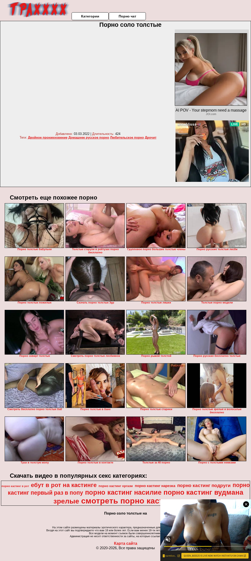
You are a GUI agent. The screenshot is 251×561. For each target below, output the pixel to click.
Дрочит (150, 137)
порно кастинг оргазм (116, 486)
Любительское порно (127, 137)
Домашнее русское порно (88, 137)
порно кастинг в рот (15, 486)
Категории (90, 16)
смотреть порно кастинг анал (139, 500)
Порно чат (127, 16)
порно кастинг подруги (204, 485)
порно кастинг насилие (123, 492)
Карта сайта (125, 543)
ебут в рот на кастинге (64, 485)
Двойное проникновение (47, 137)
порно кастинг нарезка (155, 486)
